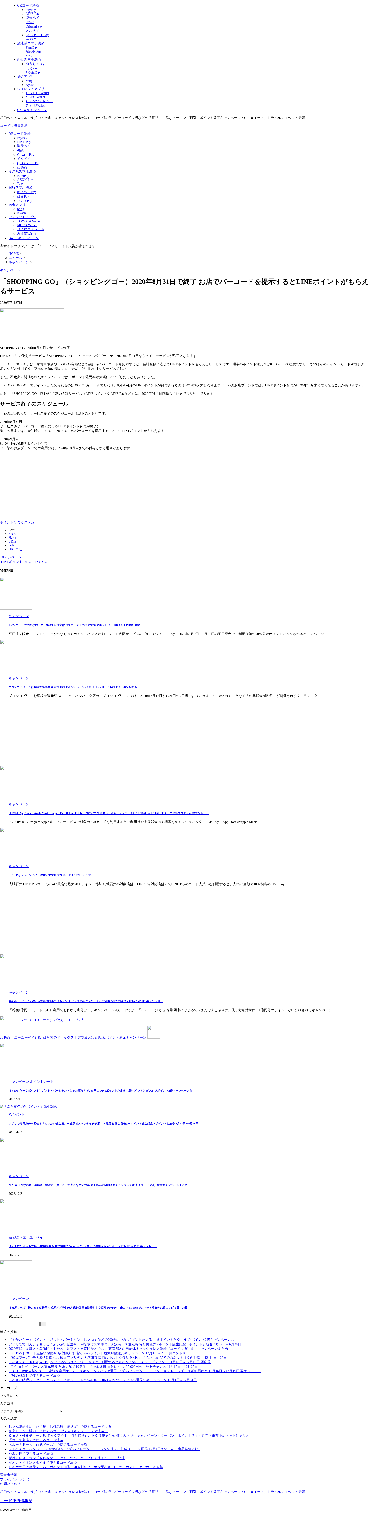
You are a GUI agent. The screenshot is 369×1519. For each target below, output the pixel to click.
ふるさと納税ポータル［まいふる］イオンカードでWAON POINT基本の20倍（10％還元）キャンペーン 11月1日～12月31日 (103, 1380)
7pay (20, 183)
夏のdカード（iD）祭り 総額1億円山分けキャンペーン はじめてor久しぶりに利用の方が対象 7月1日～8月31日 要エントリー (86, 1001)
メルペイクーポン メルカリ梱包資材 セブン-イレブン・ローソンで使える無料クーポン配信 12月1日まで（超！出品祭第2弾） (104, 1449)
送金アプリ (17, 205)
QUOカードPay (28, 163)
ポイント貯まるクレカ (17, 522)
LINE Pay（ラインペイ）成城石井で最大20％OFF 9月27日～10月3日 (51, 875)
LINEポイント (12, 562)
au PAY (22, 167)
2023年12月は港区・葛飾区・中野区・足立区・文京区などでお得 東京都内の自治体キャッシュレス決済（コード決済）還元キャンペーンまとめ (98, 1185)
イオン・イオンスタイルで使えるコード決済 (43, 1462)
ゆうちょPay (26, 192)
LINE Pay (24, 142)
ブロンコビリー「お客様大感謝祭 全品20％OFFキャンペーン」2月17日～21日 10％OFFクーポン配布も (73, 687)
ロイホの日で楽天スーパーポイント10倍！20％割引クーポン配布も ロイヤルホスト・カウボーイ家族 (86, 1467)
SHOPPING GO (35, 562)
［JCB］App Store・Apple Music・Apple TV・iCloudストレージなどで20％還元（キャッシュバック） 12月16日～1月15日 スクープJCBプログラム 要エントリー (109, 813)
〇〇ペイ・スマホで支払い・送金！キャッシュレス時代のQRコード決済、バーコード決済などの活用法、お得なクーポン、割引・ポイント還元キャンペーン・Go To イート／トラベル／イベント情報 (152, 1492)
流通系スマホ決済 (22, 171)
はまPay (23, 196)
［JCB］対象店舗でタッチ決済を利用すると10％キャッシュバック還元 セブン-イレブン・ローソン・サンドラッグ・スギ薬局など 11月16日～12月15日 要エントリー (135, 1371)
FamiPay (23, 176)
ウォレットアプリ (22, 217)
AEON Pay (25, 179)
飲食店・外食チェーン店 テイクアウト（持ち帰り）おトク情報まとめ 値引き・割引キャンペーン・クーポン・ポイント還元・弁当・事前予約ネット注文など (129, 1435)
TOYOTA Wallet (29, 221)
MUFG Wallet (27, 225)
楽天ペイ (24, 146)
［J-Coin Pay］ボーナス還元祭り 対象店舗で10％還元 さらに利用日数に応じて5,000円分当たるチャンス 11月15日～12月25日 (103, 1366)
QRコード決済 (20, 133)
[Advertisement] (36, 484)
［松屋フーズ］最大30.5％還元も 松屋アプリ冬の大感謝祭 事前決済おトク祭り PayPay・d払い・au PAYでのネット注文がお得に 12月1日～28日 (98, 1307)
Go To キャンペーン (24, 238)
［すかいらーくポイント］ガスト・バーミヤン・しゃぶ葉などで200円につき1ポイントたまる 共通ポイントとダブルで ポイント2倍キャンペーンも (100, 1090)
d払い (21, 150)
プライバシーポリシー (17, 1479)
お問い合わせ (10, 1484)
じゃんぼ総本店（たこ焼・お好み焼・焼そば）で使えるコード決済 (60, 1426)
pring (20, 209)
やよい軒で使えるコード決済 (31, 1453)
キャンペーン (11, 557)
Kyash (21, 213)
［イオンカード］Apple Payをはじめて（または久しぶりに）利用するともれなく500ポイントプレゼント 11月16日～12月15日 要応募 (110, 1362)
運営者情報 (8, 1475)
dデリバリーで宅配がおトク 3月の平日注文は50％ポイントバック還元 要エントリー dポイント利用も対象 (74, 625)
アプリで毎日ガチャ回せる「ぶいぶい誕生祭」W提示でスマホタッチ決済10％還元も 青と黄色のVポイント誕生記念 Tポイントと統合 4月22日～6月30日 (103, 1123)
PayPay (22, 138)
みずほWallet (26, 233)
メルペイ (24, 158)
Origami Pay (25, 154)
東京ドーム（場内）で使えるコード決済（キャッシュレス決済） (58, 1431)
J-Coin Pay (24, 201)
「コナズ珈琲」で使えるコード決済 (36, 1440)
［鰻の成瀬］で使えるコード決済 (34, 1375)
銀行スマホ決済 (20, 187)
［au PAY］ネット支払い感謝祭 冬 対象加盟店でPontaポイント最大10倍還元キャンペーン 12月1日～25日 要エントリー (83, 1246)
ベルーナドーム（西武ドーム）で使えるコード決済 (48, 1444)
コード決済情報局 (13, 126)
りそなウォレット (30, 229)
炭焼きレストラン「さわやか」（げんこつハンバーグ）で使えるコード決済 (67, 1458)
